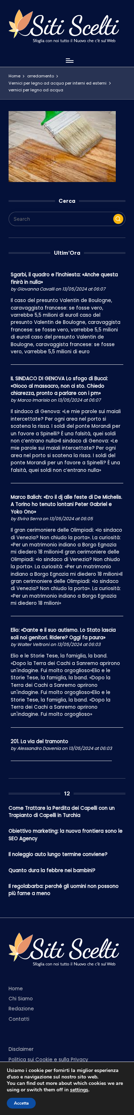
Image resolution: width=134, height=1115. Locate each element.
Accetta (21, 1103)
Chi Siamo (21, 998)
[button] (118, 219)
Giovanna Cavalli (35, 289)
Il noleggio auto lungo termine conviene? (58, 854)
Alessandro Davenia (39, 748)
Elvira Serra (29, 519)
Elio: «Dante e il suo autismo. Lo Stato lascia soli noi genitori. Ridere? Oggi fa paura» (63, 634)
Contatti (19, 1019)
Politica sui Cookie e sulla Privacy (48, 1059)
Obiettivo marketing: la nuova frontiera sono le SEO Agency (66, 835)
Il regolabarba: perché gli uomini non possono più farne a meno (64, 890)
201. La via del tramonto (39, 741)
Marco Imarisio (33, 400)
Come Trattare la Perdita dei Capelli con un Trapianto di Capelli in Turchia (62, 812)
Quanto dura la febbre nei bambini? (52, 870)
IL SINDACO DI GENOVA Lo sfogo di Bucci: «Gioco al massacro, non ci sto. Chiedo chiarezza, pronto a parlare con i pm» (59, 386)
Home (16, 988)
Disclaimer (21, 1049)
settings (79, 1090)
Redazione (21, 1008)
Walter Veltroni (33, 644)
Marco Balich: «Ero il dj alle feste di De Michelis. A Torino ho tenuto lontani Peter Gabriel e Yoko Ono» (66, 504)
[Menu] (69, 60)
